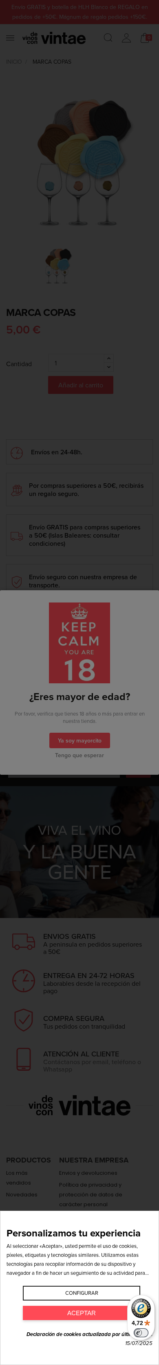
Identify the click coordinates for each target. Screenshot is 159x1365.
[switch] (141, 1332)
